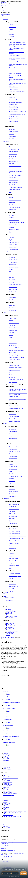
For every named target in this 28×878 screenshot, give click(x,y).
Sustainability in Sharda (14, 359)
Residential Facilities (14, 267)
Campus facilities (11, 637)
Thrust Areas (12, 377)
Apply (4, 596)
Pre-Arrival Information (14, 531)
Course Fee (6, 756)
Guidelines (11, 473)
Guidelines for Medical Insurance (16, 538)
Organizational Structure (14, 370)
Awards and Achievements (15, 418)
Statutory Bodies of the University (17, 350)
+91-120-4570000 (5, 845)
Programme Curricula (14, 116)
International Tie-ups (14, 560)
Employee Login (10, 623)
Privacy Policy (21, 853)
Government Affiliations (14, 347)
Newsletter (11, 227)
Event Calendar (12, 310)
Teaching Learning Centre (15, 421)
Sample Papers (12, 209)
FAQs (10, 192)
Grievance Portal (10, 632)
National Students (9, 597)
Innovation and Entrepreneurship (16, 408)
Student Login (9, 612)
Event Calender (9, 627)
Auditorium (11, 277)
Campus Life (6, 251)
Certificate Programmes (14, 573)
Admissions (6, 141)
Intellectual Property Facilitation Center (18, 357)
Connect (5, 423)
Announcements (13, 434)
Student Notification (13, 529)
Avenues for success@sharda (15, 187)
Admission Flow (13, 154)
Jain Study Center (13, 289)
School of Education (13, 89)
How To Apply (6, 755)
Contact (8, 635)
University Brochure (13, 121)
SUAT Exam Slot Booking (15, 200)
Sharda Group (12, 318)
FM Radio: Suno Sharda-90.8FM (16, 441)
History (11, 337)
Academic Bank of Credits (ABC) (17, 114)
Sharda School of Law (14, 61)
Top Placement (12, 240)
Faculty (11, 335)
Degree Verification (13, 109)
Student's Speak (12, 548)
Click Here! (3, 2)
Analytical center (13, 382)
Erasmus (11, 578)
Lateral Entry (6, 760)
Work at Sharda (12, 345)
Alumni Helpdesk (13, 458)
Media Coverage (13, 438)
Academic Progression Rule (15, 476)
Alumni (5, 805)
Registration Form (13, 466)
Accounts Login (10, 628)
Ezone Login (9, 624)
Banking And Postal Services (15, 284)
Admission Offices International (10, 778)
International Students (10, 599)
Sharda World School (8, 792)
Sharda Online (12, 67)
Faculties (5, 802)
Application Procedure (14, 220)
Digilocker (8, 609)
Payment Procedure (13, 182)
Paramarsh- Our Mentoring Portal (13, 625)
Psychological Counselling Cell (16, 379)
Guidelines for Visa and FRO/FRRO (17, 536)
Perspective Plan (13, 330)
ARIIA (5, 813)
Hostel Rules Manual (14, 543)
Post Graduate (12, 27)
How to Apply (12, 177)
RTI (10, 372)
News (10, 436)
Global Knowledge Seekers (15, 224)
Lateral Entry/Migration (14, 189)
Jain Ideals (11, 320)
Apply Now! (3, 5)
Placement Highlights (14, 242)
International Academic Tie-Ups (16, 222)
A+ (4, 7)
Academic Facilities (13, 260)
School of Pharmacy (13, 87)
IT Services (11, 282)
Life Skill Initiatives (13, 396)
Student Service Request (14, 138)
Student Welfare (12, 279)
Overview (11, 146)
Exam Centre (12, 204)
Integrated (11, 34)
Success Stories (12, 414)
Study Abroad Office (14, 229)
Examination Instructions (14, 540)
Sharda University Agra (8, 795)
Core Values (12, 325)
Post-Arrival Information (14, 533)
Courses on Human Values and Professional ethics (14, 811)
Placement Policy (13, 244)
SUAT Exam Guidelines (14, 207)
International (6, 498)
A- (4, 8)
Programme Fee (12, 156)
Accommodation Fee (14, 509)
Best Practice (12, 374)
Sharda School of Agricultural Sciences (18, 91)
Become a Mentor (13, 454)
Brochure (11, 464)
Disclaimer (15, 853)
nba (10, 483)
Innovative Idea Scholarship (15, 166)
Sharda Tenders (12, 352)
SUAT (4, 779)
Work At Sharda (7, 803)
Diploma (11, 31)
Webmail (8, 614)
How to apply (12, 511)
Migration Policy (13, 469)
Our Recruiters (12, 247)
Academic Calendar (13, 104)
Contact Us (11, 134)
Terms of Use (4, 854)
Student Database (13, 456)
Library (11, 269)
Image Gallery (12, 136)
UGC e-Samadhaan (7, 809)
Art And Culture (13, 287)
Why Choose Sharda (14, 504)
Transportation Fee (13, 161)
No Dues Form (9, 617)
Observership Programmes (15, 576)
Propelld (8, 14)
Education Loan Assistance (15, 175)
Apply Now (12, 591)
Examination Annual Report (15, 102)
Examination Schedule (14, 99)
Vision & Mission (13, 327)
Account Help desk (7, 782)
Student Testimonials (14, 416)
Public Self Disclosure (14, 365)
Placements (6, 787)
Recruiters (5, 788)
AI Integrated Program (14, 355)
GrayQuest (3, 14)
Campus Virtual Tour (14, 149)
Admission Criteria (13, 151)
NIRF (4, 775)
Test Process (12, 202)
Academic (5, 19)
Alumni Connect (13, 446)
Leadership (11, 332)
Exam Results (12, 97)
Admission (5, 753)
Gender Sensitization (14, 291)
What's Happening (13, 131)
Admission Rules (13, 513)
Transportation (12, 264)
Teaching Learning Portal (12, 631)
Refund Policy (12, 184)
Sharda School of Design (15, 55)
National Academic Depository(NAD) (17, 111)
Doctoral (11, 29)
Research (5, 592)
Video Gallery (12, 299)
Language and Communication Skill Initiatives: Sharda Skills (17, 390)
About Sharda (6, 791)
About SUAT (12, 197)
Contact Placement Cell (14, 249)
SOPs (10, 471)
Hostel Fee (11, 158)
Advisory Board (13, 343)
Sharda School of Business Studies (17, 42)
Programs (11, 217)
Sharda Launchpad (13, 406)
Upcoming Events (13, 431)
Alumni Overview (13, 449)
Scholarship (12, 163)
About (4, 312)
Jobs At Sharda (9, 633)
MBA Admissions (9, 600)
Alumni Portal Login (11, 611)
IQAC (4, 593)
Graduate (11, 24)
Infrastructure (12, 257)
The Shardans (12, 481)
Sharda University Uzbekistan (10, 793)
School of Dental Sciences (15, 73)
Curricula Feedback (13, 118)
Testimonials (12, 129)
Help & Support (12, 584)
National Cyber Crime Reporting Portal (12, 812)
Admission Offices (13, 586)
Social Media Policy (8, 815)
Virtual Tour (3, 848)
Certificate (11, 36)
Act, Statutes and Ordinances (15, 367)
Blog (4, 808)
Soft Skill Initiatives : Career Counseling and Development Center (18, 393)
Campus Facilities (13, 262)
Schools (11, 271)
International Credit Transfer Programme (12, 816)
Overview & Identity (14, 323)
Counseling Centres (13, 180)
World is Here (12, 588)
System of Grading (13, 107)
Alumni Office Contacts (14, 451)
